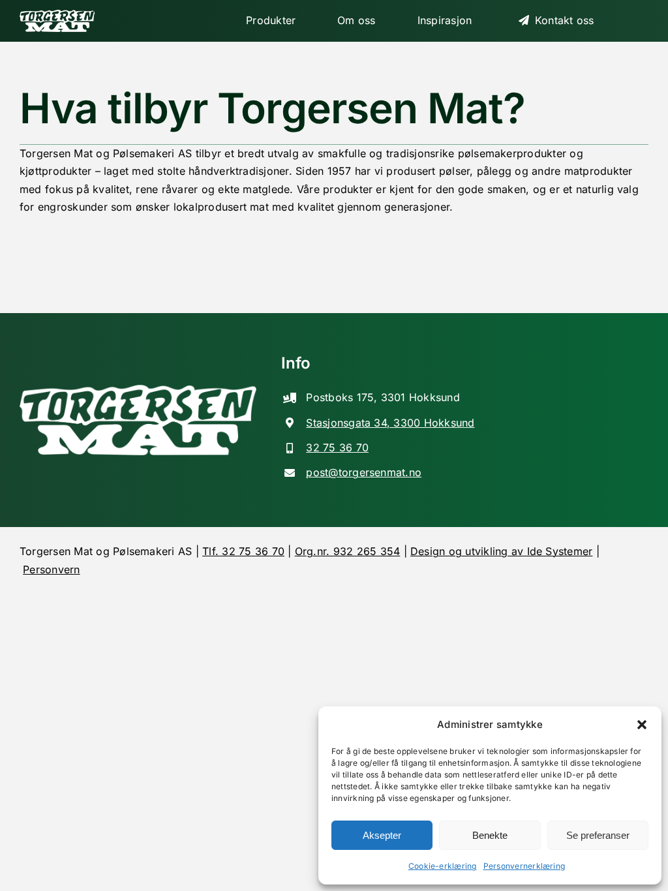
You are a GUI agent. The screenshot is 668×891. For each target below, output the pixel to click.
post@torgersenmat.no (363, 472)
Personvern (51, 569)
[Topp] (62, 20)
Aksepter (382, 835)
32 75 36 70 (337, 447)
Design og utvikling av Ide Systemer (501, 551)
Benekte (490, 835)
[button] (641, 724)
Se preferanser (598, 835)
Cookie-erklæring (442, 866)
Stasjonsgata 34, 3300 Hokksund (390, 422)
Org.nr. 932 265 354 (348, 551)
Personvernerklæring (524, 866)
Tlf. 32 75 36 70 (243, 551)
